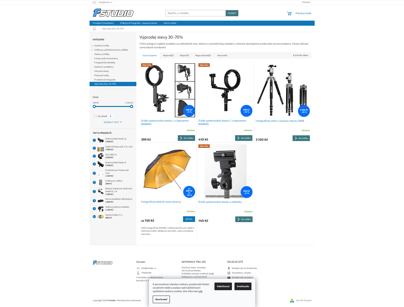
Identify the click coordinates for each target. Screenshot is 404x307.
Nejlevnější (168, 55)
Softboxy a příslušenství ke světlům (111, 50)
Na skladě (104, 116)
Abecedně (222, 55)
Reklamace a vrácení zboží (194, 276)
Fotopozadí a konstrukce (106, 58)
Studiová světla (101, 45)
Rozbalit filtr (111, 122)
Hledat (232, 13)
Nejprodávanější (203, 55)
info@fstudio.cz (148, 268)
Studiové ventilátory (104, 67)
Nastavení (161, 299)
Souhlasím (243, 286)
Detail (189, 219)
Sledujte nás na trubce (242, 277)
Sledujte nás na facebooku (244, 268)
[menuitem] (103, 23)
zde (200, 291)
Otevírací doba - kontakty (194, 267)
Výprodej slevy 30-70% (105, 84)
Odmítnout (223, 286)
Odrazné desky (101, 71)
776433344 (146, 272)
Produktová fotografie (105, 79)
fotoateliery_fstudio (241, 272)
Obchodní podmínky (191, 270)
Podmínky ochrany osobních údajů (198, 273)
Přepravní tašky (101, 75)
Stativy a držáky (102, 54)
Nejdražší (184, 55)
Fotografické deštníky (104, 62)
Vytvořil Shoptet (303, 300)
